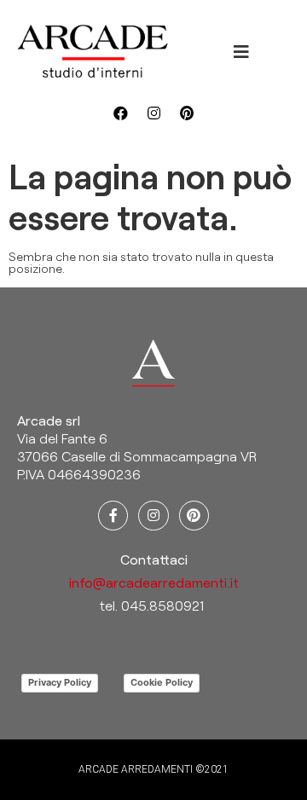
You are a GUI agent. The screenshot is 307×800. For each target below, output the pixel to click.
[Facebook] (120, 112)
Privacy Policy (59, 682)
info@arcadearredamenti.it (154, 582)
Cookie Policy (161, 682)
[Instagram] (153, 112)
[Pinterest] (186, 112)
